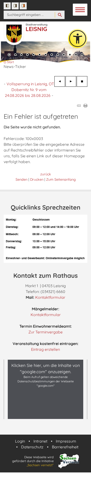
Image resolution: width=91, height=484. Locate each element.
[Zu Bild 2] (15, 55)
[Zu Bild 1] (9, 55)
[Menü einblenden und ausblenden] (80, 10)
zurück (45, 174)
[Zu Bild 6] (39, 55)
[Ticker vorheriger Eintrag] (59, 81)
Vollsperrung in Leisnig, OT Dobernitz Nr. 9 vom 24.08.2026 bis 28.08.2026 (29, 89)
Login (20, 441)
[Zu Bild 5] (33, 55)
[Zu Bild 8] (51, 55)
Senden (21, 179)
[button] (45, 414)
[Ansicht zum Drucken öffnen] (85, 106)
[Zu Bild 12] (76, 55)
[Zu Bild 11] (70, 55)
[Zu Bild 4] (27, 55)
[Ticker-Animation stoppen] (82, 81)
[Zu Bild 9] (57, 55)
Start (10, 62)
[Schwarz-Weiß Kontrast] (7, 5)
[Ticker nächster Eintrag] (71, 81)
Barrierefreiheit (65, 446)
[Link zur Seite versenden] (79, 106)
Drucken (36, 179)
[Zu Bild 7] (45, 55)
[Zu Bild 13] (82, 55)
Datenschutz (32, 446)
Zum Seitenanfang (61, 179)
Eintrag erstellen (45, 349)
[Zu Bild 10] (63, 55)
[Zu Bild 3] (21, 55)
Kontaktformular (50, 297)
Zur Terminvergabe (45, 332)
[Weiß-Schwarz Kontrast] (15, 5)
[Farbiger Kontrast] (23, 5)
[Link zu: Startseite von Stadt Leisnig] (30, 31)
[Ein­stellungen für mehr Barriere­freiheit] (77, 38)
